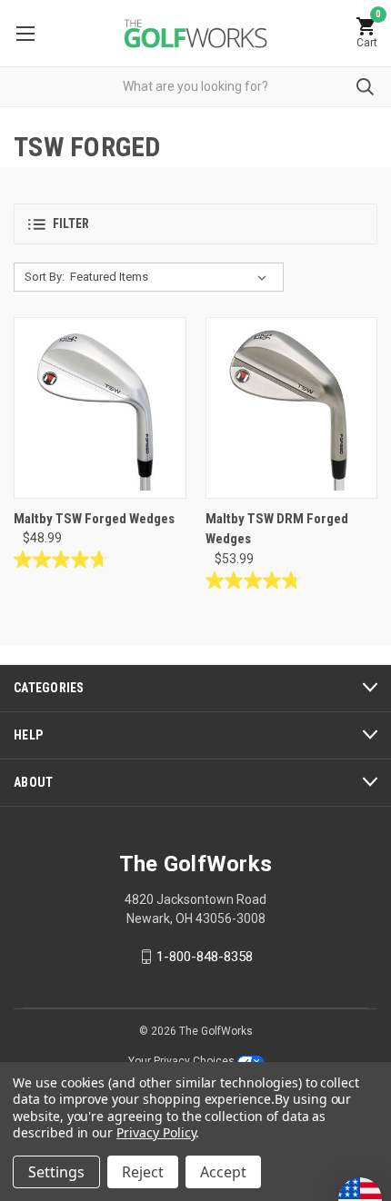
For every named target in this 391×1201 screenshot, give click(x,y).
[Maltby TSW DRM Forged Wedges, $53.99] (292, 408)
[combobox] (195, 86)
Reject (143, 1172)
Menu (25, 33)
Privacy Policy (156, 1132)
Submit (365, 86)
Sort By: (45, 276)
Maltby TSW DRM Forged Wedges (277, 529)
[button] (195, 223)
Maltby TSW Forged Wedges (94, 519)
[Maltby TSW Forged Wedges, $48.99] (100, 408)
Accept (223, 1172)
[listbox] (171, 277)
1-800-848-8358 (204, 956)
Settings (56, 1172)
